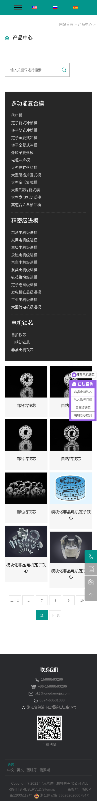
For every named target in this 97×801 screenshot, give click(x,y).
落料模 (16, 115)
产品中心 (85, 24)
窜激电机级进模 (24, 232)
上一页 (14, 600)
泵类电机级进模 (24, 270)
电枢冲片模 (20, 160)
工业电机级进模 (24, 299)
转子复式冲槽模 (24, 130)
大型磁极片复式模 (26, 175)
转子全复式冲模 (24, 145)
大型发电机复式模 (26, 197)
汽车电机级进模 (24, 262)
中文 (10, 770)
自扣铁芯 (18, 335)
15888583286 (52, 679)
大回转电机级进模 (26, 307)
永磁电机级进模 (24, 255)
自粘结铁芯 (20, 342)
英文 (20, 770)
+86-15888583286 (52, 686)
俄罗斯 (45, 770)
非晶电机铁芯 (22, 350)
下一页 (55, 615)
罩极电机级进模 (24, 247)
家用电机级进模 (24, 240)
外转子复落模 (22, 152)
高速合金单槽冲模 (26, 205)
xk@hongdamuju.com (52, 693)
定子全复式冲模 (24, 138)
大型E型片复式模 (25, 190)
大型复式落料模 (24, 167)
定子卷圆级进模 (24, 285)
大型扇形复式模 (24, 182)
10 (82, 600)
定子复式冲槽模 (24, 123)
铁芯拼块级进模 (24, 277)
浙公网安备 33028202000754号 (64, 795)
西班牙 (31, 770)
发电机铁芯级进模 (26, 292)
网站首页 (66, 24)
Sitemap (48, 789)
